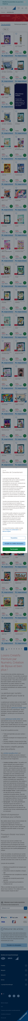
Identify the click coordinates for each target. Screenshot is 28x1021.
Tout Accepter (14, 549)
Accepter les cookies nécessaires (14, 543)
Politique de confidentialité (11, 529)
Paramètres (14, 538)
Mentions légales (7, 531)
